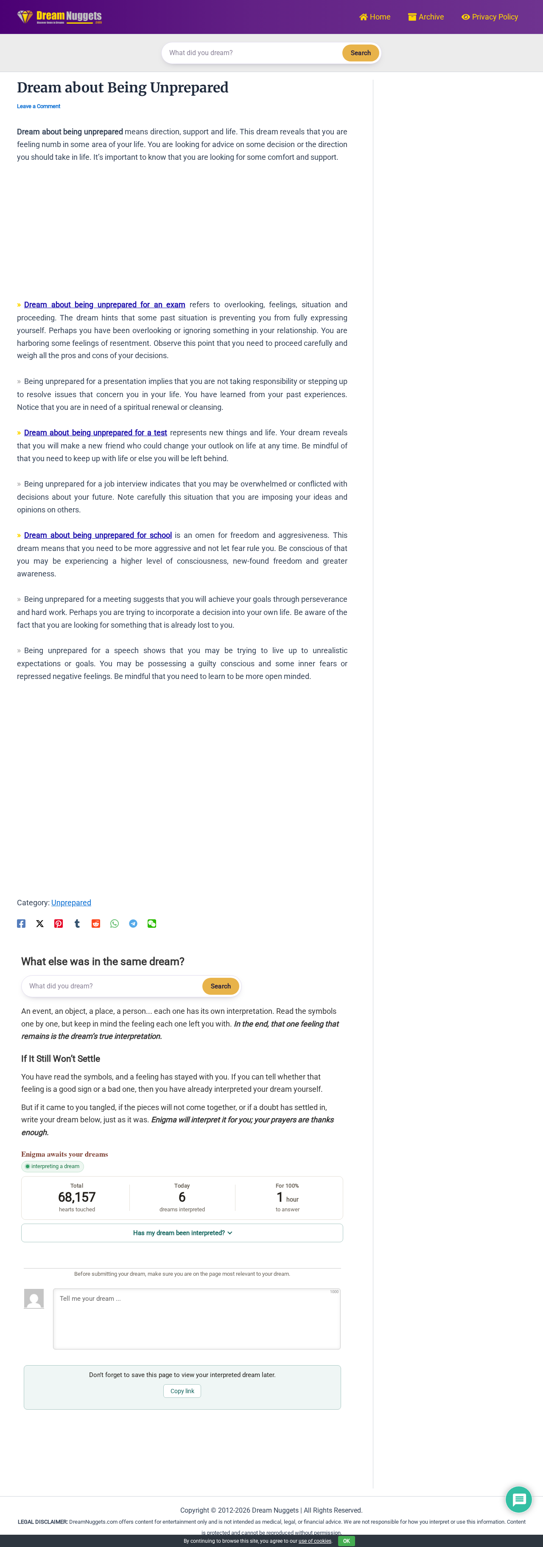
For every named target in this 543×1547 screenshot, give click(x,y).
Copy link (182, 1391)
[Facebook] (21, 922)
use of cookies (315, 1541)
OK (346, 1541)
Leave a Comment (38, 106)
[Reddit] (96, 922)
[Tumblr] (77, 922)
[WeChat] (152, 922)
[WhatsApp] (114, 922)
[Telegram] (133, 922)
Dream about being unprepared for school (98, 535)
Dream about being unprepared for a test (95, 432)
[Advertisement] (182, 234)
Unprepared (71, 902)
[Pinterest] (58, 922)
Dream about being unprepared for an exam (104, 304)
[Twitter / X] (40, 922)
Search (361, 53)
